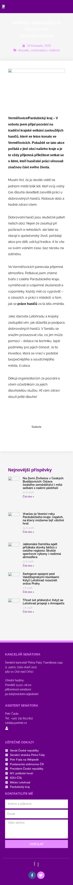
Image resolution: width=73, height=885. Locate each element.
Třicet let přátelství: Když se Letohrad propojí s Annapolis (43, 601)
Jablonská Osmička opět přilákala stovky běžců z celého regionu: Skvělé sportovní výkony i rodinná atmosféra (42, 550)
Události (54, 50)
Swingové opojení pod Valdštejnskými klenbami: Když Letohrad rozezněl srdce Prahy (41, 578)
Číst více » (28, 496)
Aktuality (23, 50)
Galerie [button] (36, 426)
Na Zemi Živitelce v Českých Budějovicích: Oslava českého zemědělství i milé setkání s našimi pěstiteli (43, 483)
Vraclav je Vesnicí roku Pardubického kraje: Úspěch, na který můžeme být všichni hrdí (43, 518)
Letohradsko (39, 50)
